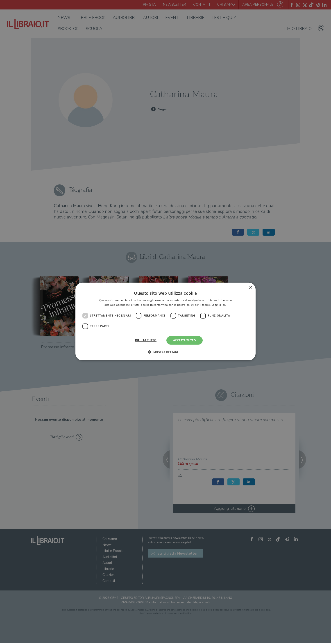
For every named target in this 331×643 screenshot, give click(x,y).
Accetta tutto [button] (184, 340)
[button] (165, 352)
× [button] (250, 287)
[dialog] (165, 321)
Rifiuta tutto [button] (145, 340)
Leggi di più (219, 305)
